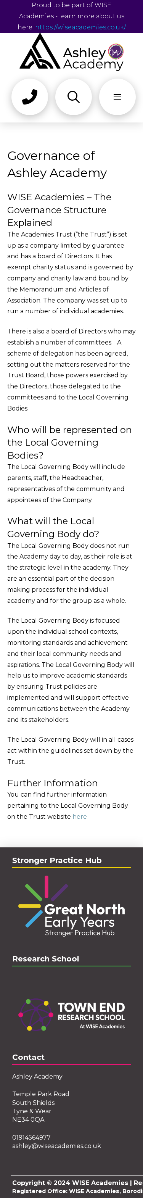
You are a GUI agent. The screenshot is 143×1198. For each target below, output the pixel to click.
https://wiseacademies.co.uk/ (80, 27)
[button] (29, 97)
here (79, 816)
